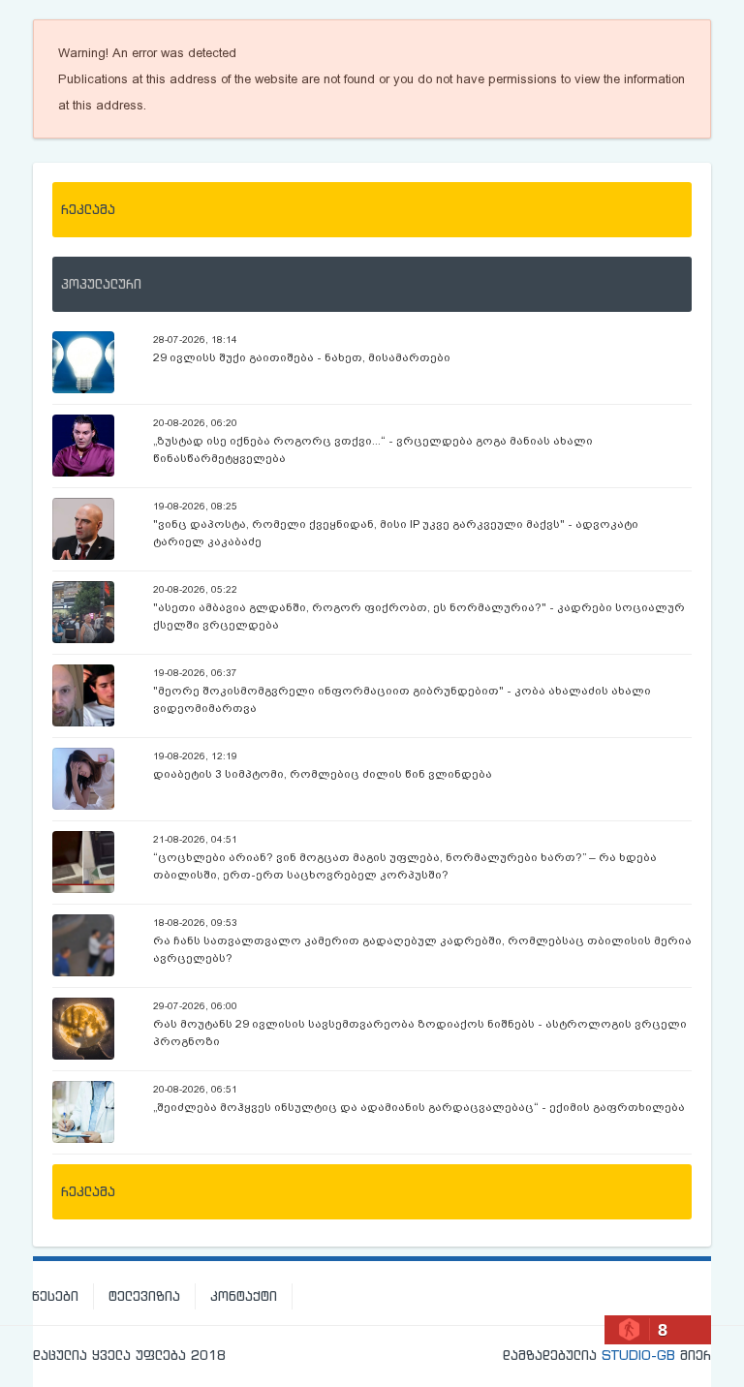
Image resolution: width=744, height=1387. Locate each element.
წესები (55, 1296)
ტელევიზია (144, 1296)
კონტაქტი (243, 1296)
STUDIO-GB (638, 1355)
